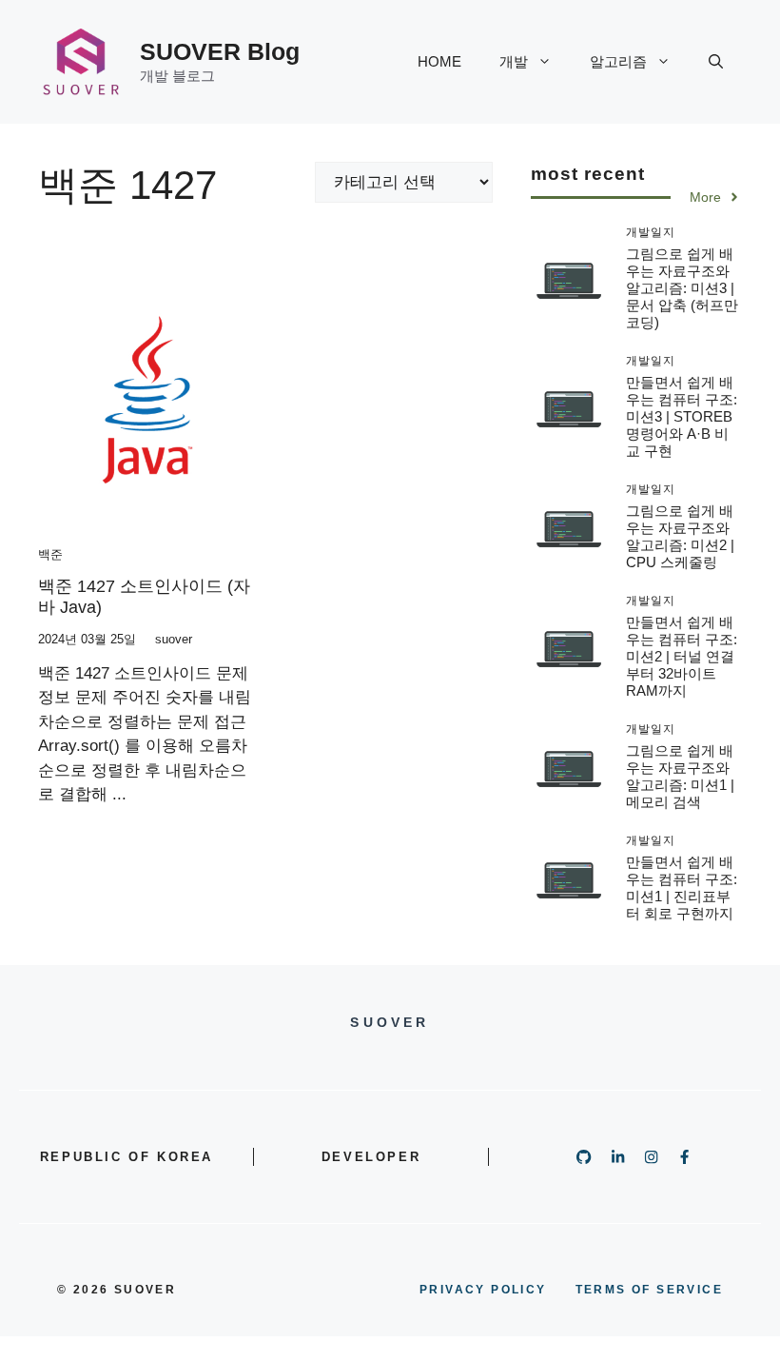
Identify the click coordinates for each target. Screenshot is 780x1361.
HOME (439, 61)
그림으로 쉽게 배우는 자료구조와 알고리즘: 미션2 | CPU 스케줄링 (680, 536)
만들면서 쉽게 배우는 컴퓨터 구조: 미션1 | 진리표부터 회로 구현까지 (681, 887)
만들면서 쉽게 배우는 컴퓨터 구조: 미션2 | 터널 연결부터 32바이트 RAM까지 (681, 656)
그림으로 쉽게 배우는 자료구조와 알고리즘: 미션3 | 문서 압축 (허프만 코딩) (682, 288)
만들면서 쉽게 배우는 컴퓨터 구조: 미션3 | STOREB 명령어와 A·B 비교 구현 (681, 416)
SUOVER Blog (220, 51)
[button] (716, 61)
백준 (50, 554)
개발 (513, 61)
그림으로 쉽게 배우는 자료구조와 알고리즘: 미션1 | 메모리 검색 (680, 776)
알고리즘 (618, 61)
